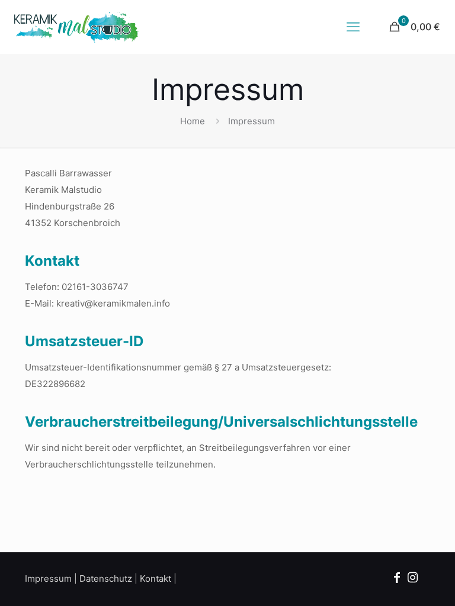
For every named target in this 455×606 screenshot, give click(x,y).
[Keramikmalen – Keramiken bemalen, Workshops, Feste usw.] (76, 26)
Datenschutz (105, 578)
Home (192, 121)
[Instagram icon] (412, 577)
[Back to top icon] (398, 581)
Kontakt (155, 578)
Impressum (48, 578)
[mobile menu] (353, 27)
